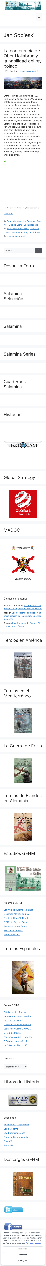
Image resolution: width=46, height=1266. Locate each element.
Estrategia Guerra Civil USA (17, 1029)
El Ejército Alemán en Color (17, 914)
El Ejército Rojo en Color (15, 922)
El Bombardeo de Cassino (16, 1041)
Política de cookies (33, 1243)
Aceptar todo (23, 1249)
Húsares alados (19, 232)
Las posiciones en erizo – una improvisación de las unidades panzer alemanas (22, 616)
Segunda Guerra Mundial (16, 1137)
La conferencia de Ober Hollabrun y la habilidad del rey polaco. (23, 58)
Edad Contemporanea (14, 1133)
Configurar (23, 1260)
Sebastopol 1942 (12, 934)
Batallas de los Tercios (15, 1012)
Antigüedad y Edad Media (16, 1124)
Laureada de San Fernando (17, 1024)
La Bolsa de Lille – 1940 (15, 1045)
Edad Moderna (14, 221)
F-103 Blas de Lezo (13, 930)
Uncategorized (31, 225)
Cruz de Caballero (12, 1020)
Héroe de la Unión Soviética (17, 1016)
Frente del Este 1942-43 (16, 918)
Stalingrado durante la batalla (18, 910)
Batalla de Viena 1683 (18, 228)
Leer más (8, 213)
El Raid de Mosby (12, 1033)
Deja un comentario (16, 236)
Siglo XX (8, 1141)
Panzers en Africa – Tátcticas (18, 1037)
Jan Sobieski (29, 221)
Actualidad (9, 1145)
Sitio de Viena (15, 225)
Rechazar (23, 1255)
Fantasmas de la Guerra (15, 926)
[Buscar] (38, 251)
